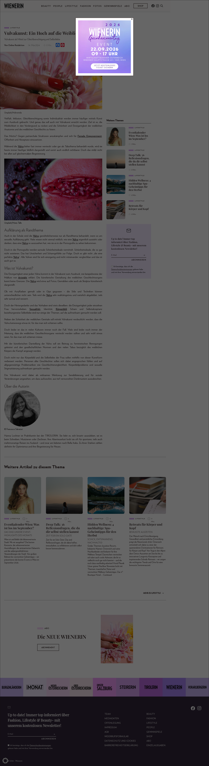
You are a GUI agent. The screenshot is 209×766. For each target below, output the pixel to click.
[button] (5, 760)
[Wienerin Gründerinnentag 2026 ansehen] (104, 46)
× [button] (132, 19)
